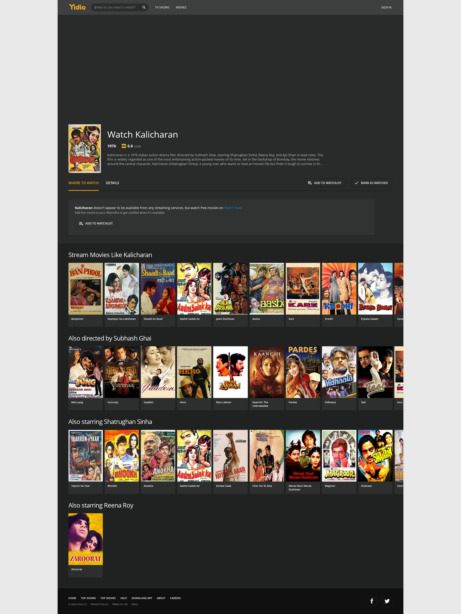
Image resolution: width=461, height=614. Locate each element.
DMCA (134, 604)
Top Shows (88, 598)
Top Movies (108, 598)
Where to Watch (83, 182)
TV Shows (162, 7)
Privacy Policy (99, 604)
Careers (175, 598)
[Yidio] (77, 8)
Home (72, 598)
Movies (181, 7)
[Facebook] (371, 601)
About (161, 598)
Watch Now (233, 208)
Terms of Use (120, 604)
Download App (142, 598)
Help (123, 598)
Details (112, 182)
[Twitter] (387, 601)
